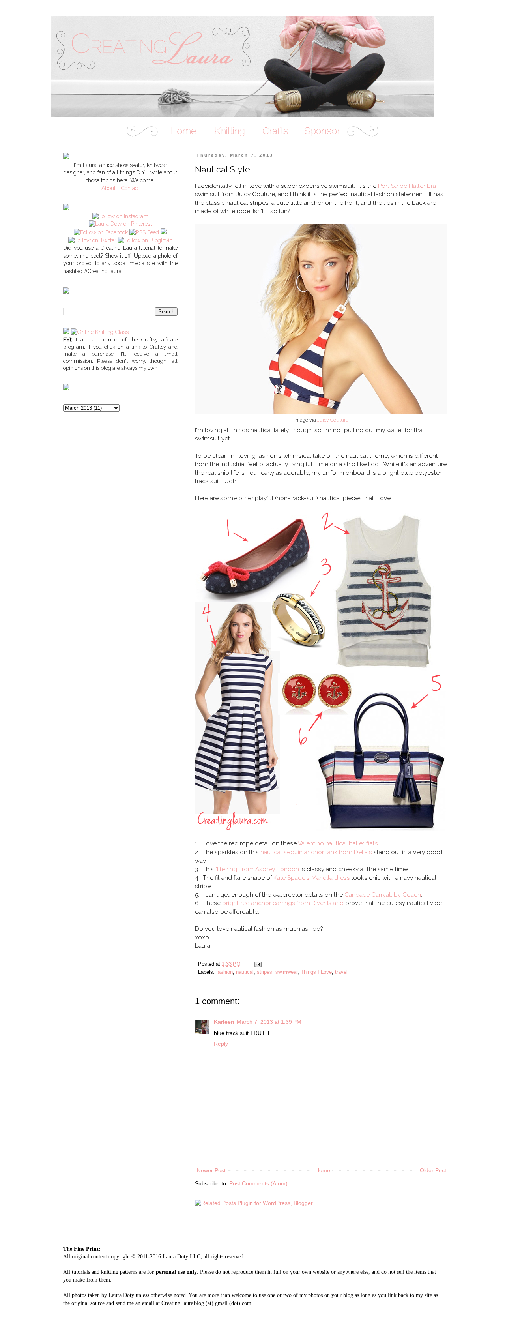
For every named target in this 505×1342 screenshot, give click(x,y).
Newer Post (211, 1170)
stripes (264, 972)
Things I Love (316, 972)
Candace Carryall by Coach (382, 894)
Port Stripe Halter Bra (407, 185)
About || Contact (120, 188)
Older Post (433, 1170)
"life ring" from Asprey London (257, 869)
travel (341, 972)
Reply (221, 1043)
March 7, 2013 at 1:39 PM (269, 1022)
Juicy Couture (332, 420)
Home (322, 1170)
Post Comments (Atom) (258, 1183)
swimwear (286, 972)
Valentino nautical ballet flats (338, 843)
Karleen (224, 1022)
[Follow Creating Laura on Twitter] (92, 240)
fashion (224, 972)
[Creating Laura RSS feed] (144, 232)
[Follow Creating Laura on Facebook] (101, 232)
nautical (245, 972)
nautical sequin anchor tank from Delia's (316, 852)
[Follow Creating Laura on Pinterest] (120, 224)
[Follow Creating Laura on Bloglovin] (145, 240)
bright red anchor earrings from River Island (283, 903)
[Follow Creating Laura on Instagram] (120, 216)
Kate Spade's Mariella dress (311, 877)
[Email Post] (257, 964)
